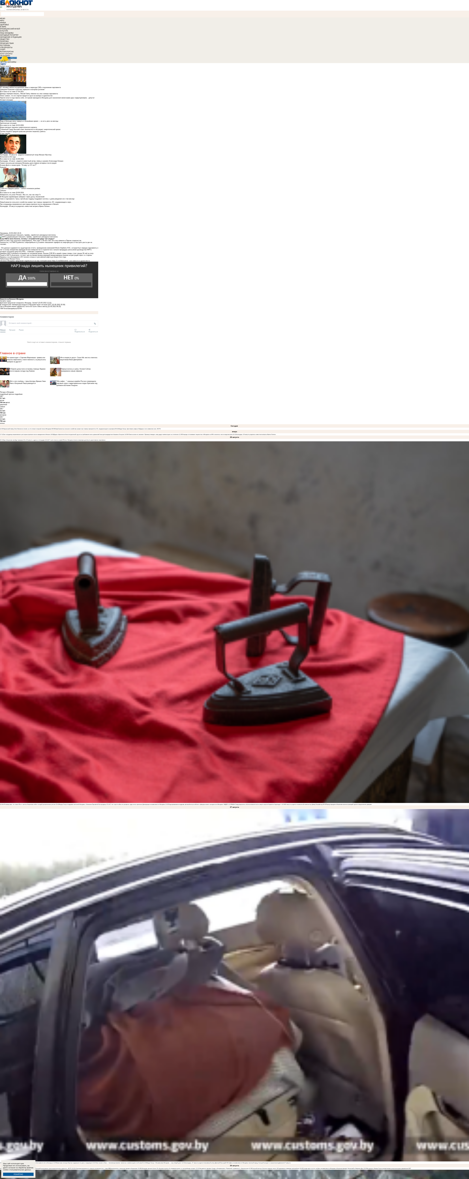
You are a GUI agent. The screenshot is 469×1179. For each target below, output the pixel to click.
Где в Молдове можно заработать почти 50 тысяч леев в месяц (24, 306)
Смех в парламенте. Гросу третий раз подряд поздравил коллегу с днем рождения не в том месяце (37, 199)
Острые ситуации (6, 100)
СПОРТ (2, 50)
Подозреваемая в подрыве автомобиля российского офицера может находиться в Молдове (196, 804)
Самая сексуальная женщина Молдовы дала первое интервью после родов (28, 163)
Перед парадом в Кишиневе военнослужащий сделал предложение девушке (349, 804)
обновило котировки (19, 253)
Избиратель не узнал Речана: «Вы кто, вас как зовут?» (20, 195)
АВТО (2, 20)
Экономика (4, 233)
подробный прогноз (7, 394)
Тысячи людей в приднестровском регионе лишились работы (22, 131)
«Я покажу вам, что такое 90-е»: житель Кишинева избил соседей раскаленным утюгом (29, 804)
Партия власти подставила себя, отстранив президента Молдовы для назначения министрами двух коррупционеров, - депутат (47, 98)
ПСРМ (19, 308)
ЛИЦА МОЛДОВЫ (7, 33)
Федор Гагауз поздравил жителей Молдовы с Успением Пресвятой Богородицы (82, 804)
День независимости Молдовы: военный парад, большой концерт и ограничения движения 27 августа (260, 1163)
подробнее (18, 394)
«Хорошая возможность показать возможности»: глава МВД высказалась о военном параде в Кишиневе (106, 1168)
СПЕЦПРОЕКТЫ (6, 47)
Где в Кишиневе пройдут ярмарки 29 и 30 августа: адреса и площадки (24, 440)
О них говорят (5, 133)
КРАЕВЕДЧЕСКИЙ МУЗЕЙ (10, 29)
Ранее (21, 330)
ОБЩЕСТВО (4, 39)
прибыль (14, 308)
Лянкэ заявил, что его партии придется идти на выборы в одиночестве (26, 96)
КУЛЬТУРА (4, 31)
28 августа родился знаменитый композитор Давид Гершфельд (303, 804)
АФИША (3, 23)
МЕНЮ (2, 18)
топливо (8, 308)
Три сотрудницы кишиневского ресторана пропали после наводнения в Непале (26, 434)
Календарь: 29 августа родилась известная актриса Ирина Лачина (256, 434)
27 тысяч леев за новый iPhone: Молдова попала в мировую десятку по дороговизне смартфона (76, 440)
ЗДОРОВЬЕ (4, 25)
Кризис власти (5, 66)
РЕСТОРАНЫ (5, 45)
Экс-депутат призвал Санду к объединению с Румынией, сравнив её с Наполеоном (223, 1168)
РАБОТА (13, 58)
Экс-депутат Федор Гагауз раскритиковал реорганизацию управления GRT (389, 1168)
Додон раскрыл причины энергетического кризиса (18, 127)
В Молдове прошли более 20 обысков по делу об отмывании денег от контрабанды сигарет (168, 1168)
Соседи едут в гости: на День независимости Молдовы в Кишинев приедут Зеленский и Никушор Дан (333, 1168)
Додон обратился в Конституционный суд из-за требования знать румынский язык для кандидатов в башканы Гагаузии (89, 434)
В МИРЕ (3, 27)
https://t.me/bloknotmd (60, 261)
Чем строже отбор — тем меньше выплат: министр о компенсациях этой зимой (119, 1163)
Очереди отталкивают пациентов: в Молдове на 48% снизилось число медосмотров (207, 434)
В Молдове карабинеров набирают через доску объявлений (22, 197)
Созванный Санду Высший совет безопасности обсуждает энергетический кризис (30, 129)
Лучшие (12, 330)
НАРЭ (2, 308)
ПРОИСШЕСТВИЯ (7, 43)
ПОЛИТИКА (4, 41)
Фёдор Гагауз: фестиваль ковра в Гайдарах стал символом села (137, 428)
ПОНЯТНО (18, 1174)
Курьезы (3, 167)
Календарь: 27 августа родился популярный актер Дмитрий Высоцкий (206, 1163)
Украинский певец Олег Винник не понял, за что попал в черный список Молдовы (27, 428)
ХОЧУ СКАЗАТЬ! (6, 54)
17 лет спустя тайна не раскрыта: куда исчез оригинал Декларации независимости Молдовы (137, 804)
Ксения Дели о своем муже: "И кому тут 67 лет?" (18, 165)
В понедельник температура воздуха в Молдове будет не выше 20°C (26, 305)
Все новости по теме (7, 91)
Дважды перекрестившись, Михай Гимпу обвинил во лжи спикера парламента (29, 94)
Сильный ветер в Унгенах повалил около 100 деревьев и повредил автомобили (275, 1168)
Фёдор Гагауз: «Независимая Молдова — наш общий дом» (163, 1163)
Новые (2, 330)
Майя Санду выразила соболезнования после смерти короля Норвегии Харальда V (256, 804)
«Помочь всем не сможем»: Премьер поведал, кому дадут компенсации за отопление (153, 434)
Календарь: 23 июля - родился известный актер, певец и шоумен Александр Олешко (31, 161)
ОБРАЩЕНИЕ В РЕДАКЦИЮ (11, 37)
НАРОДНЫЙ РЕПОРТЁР (9, 35)
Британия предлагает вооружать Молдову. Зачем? (19, 303)
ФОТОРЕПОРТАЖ (7, 52)
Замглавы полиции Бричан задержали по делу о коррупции (74, 1163)
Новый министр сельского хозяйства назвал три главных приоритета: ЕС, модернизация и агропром (85, 428)
